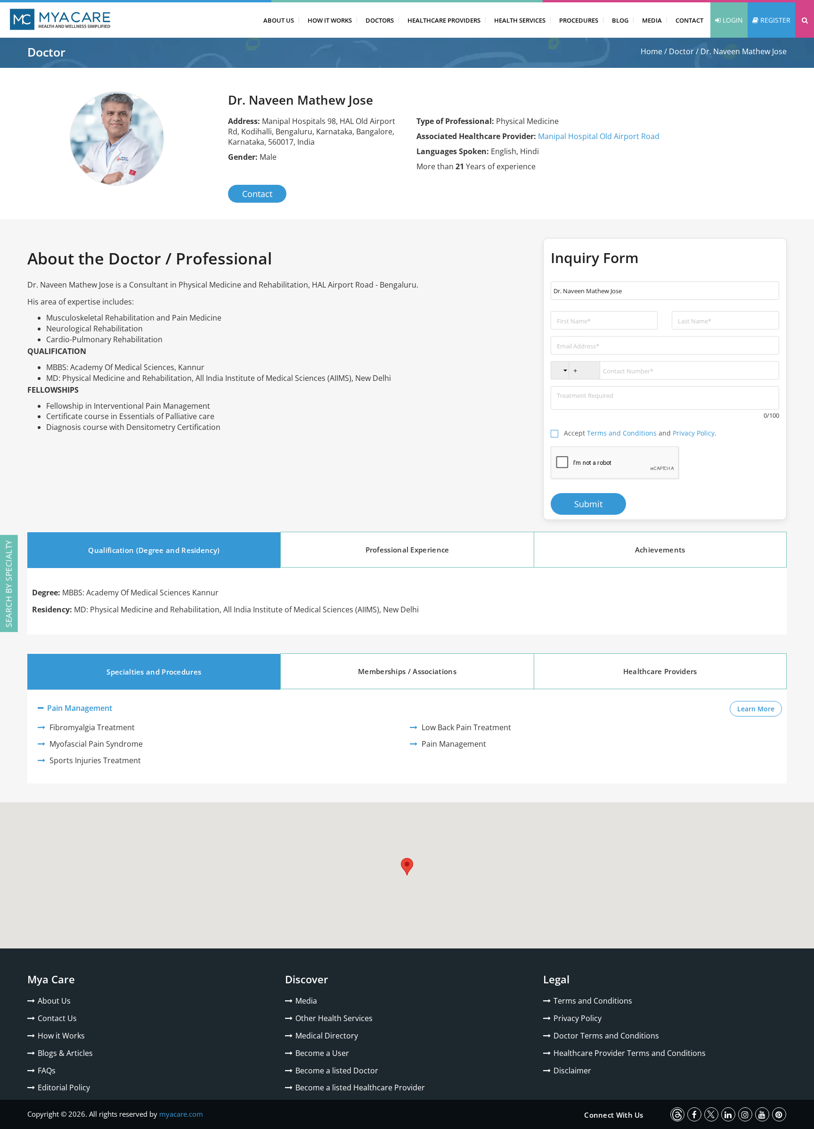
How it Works (61, 1035)
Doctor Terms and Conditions (606, 1035)
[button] (804, 20)
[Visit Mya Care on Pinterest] (779, 1114)
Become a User (322, 1053)
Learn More (759, 708)
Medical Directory (326, 1035)
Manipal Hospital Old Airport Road (598, 136)
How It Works (330, 20)
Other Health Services (334, 1018)
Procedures (578, 20)
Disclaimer (572, 1070)
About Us (278, 20)
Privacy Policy (694, 433)
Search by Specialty (8, 583)
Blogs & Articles (65, 1053)
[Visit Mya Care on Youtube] (762, 1114)
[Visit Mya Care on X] (711, 1114)
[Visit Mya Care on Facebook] (694, 1114)
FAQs (47, 1070)
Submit (588, 504)
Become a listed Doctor (336, 1070)
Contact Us (57, 1018)
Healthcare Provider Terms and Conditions (630, 1053)
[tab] (153, 550)
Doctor (681, 51)
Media (652, 20)
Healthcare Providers (443, 20)
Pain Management (78, 708)
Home (651, 51)
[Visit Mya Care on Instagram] (745, 1114)
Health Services (519, 20)
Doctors (380, 20)
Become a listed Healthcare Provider (360, 1087)
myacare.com (181, 1114)
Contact (689, 20)
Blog (620, 20)
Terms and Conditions (622, 433)
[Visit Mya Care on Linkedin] (728, 1114)
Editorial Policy (64, 1087)
